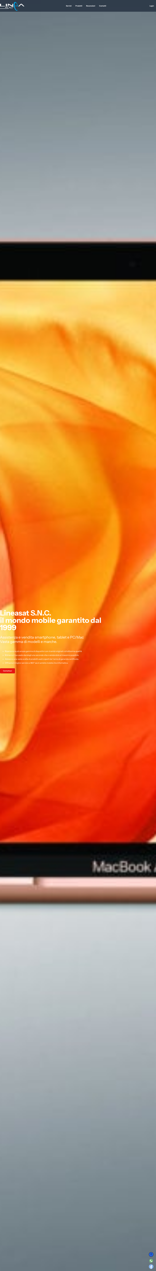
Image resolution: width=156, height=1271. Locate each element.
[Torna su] (151, 1254)
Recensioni (90, 6)
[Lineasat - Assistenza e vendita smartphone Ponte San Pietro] (12, 6)
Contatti (102, 6)
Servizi (69, 6)
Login (152, 6)
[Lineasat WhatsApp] (151, 1260)
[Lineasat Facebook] (151, 1266)
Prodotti (78, 6)
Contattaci (7, 671)
